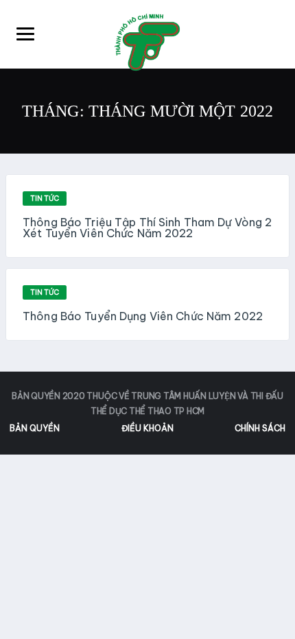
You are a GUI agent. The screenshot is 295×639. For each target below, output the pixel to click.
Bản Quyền (35, 428)
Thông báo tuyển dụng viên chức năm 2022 (143, 316)
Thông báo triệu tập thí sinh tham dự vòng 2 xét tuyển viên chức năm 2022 (147, 227)
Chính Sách (260, 428)
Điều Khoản (147, 428)
